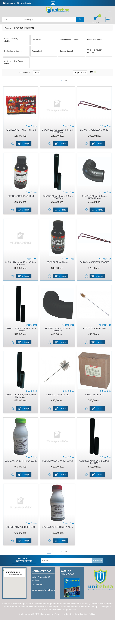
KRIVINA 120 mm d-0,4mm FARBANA (57, 329)
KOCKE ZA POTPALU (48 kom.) (21, 130)
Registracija (25, 3)
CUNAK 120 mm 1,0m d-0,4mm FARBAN (94, 462)
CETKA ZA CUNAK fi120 (57, 394)
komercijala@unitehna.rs (43, 590)
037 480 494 (38, 584)
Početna (7, 28)
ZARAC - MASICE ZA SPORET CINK (94, 263)
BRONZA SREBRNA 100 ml (21, 196)
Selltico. (92, 614)
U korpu (25, 143)
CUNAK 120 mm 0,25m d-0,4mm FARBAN (20, 263)
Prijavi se (97, 560)
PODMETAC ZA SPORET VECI (20, 527)
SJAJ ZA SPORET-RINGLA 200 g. (58, 527)
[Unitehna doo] (57, 10)
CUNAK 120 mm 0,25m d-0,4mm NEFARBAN (57, 131)
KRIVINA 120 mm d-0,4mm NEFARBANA (94, 197)
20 (35, 72)
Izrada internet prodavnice (74, 614)
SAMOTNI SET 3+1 (94, 394)
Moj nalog (10, 3)
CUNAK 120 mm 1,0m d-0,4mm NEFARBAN (21, 395)
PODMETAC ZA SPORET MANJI (57, 461)
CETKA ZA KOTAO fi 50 (94, 328)
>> (65, 80)
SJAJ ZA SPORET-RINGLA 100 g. (21, 461)
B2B (108, 19)
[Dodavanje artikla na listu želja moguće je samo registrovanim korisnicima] (12, 143)
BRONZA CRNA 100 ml (57, 262)
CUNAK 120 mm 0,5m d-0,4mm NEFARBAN (58, 197)
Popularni (79, 72)
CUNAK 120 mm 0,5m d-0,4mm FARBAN (21, 329)
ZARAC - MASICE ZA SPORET (94, 130)
